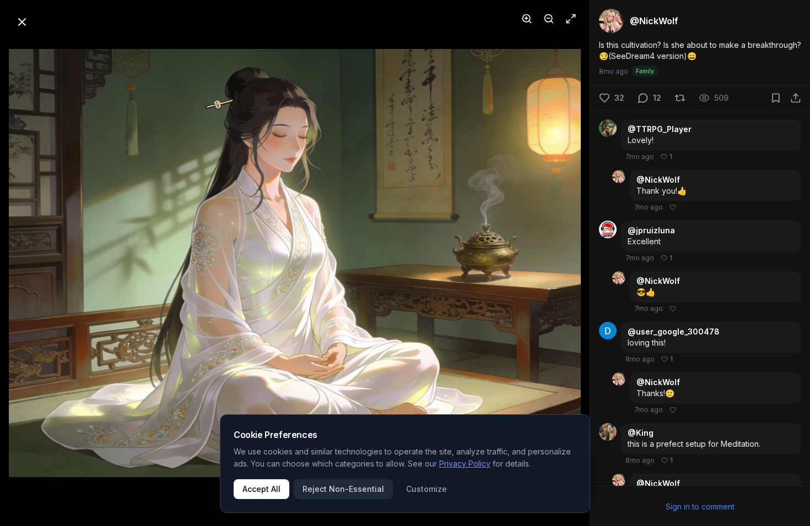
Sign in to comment (700, 506)
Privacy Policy (464, 463)
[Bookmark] (775, 97)
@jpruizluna (651, 230)
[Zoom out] (549, 19)
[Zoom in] (527, 19)
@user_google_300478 (674, 331)
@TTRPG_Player (660, 129)
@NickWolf (658, 179)
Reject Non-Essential (343, 489)
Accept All (261, 489)
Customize (426, 489)
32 (619, 97)
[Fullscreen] (571, 19)
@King (641, 432)
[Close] (22, 22)
